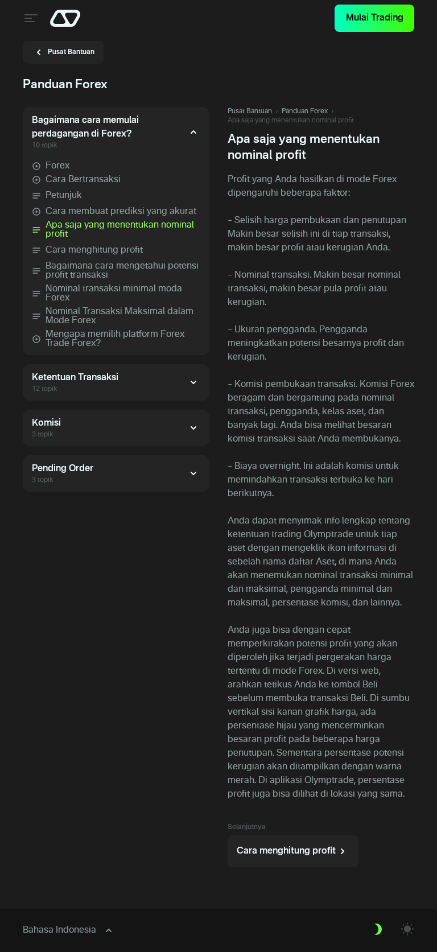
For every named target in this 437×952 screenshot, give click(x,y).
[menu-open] (29, 18)
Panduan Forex (305, 111)
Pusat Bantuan (250, 111)
